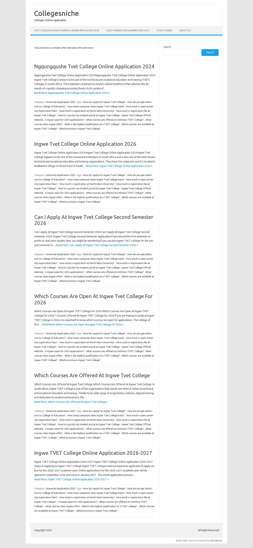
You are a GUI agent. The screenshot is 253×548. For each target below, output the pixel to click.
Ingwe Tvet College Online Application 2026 (85, 144)
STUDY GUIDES (164, 30)
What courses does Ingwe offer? (62, 506)
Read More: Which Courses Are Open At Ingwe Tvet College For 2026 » (83, 324)
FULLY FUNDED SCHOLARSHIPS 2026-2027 (127, 30)
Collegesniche (56, 13)
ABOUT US (184, 30)
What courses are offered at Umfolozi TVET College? (115, 119)
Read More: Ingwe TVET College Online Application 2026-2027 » (71, 479)
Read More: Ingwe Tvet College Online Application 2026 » (119, 165)
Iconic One (181, 540)
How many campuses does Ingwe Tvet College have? (96, 106)
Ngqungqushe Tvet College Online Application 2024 (94, 66)
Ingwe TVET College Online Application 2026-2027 (93, 453)
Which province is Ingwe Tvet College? (80, 128)
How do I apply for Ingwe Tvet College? (104, 102)
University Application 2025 (60, 102)
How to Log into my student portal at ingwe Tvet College (89, 115)
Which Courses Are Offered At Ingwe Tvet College (92, 375)
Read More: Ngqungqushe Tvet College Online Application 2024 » (72, 92)
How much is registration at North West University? (86, 111)
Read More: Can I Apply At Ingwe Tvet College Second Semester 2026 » (97, 245)
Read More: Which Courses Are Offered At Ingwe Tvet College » (71, 401)
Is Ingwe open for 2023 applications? (64, 119)
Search (167, 47)
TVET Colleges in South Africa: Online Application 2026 (66, 30)
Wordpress (216, 540)
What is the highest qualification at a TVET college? (92, 124)
